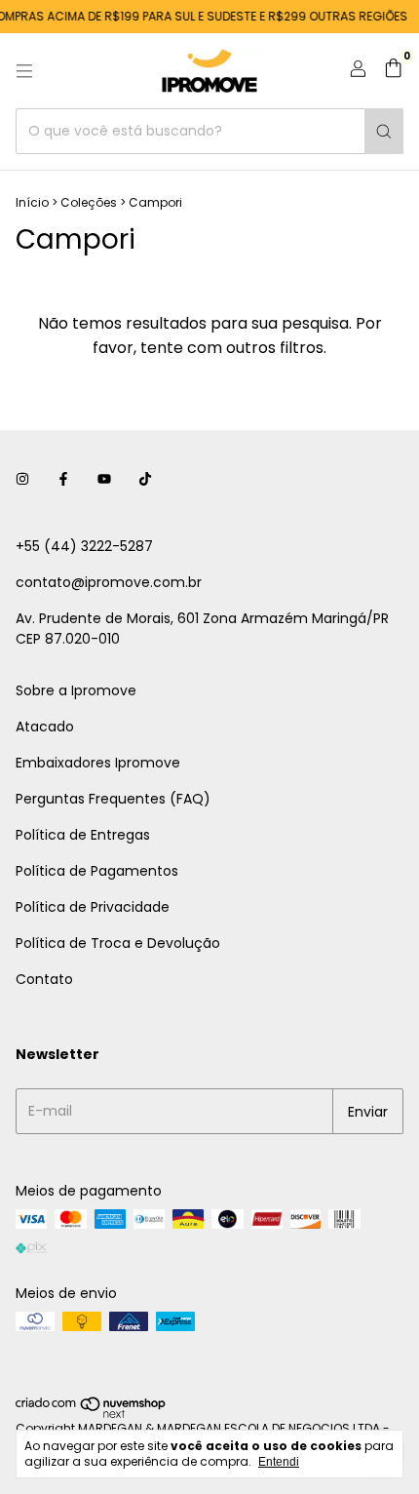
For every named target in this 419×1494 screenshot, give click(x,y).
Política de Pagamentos (97, 871)
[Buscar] (383, 131)
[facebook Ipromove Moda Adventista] (63, 479)
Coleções (88, 202)
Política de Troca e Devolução (118, 943)
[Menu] (24, 71)
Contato (44, 979)
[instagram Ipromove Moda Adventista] (22, 479)
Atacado (45, 726)
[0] (393, 71)
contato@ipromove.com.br (109, 582)
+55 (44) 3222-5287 (84, 546)
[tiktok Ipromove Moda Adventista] (145, 479)
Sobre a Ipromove (76, 690)
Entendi (278, 1462)
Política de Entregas (83, 835)
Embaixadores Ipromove (98, 762)
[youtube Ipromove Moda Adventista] (104, 479)
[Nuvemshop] (91, 1414)
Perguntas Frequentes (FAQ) (113, 798)
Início (32, 202)
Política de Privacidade (93, 907)
